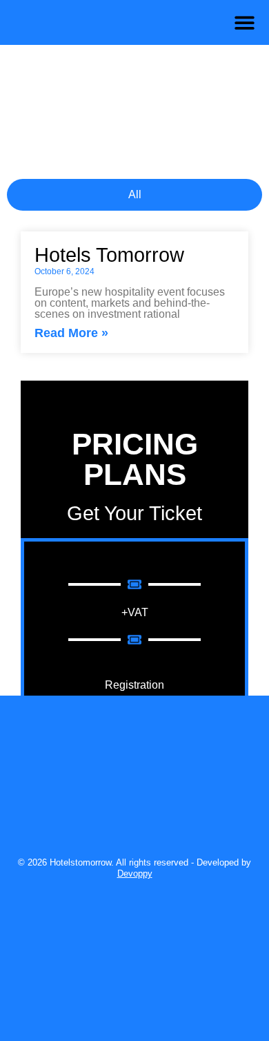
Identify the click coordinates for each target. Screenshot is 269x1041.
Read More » (71, 332)
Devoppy (134, 873)
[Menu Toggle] (244, 22)
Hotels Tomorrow (112, 255)
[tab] (134, 195)
